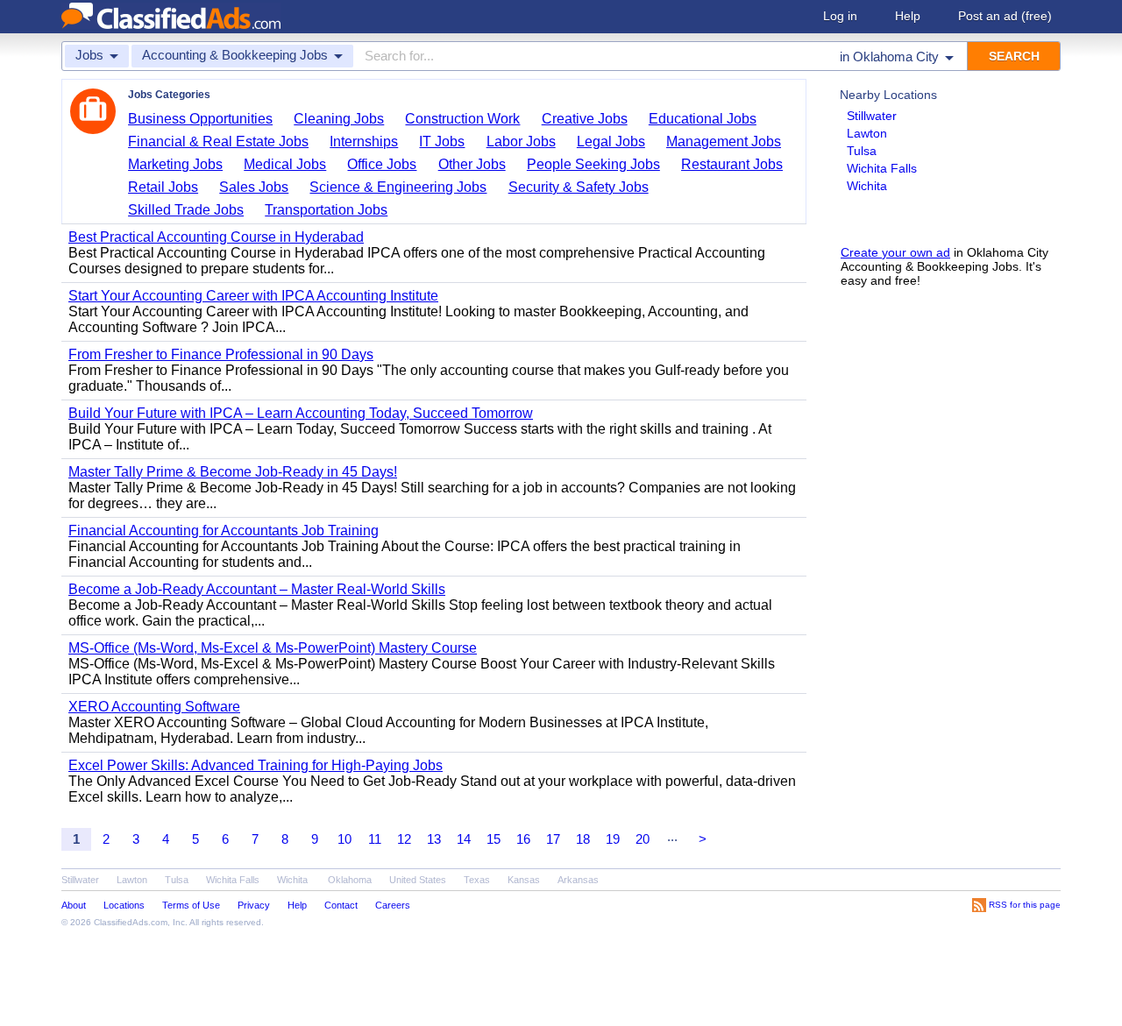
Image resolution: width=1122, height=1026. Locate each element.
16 (523, 838)
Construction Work (462, 118)
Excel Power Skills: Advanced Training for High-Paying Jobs (255, 765)
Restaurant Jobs (732, 164)
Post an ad (1005, 16)
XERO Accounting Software (154, 706)
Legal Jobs (611, 141)
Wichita (867, 186)
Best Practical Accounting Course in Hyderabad (216, 237)
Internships (364, 141)
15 (493, 838)
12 (404, 838)
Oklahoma (350, 879)
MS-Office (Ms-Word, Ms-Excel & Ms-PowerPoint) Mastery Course (272, 647)
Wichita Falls (882, 168)
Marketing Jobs (175, 164)
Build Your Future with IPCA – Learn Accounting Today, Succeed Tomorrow (300, 413)
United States (417, 879)
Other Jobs (472, 164)
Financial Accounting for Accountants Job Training (223, 530)
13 (434, 838)
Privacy (254, 905)
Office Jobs (381, 164)
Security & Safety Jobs (578, 187)
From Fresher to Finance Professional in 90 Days (220, 354)
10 (344, 838)
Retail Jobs (163, 187)
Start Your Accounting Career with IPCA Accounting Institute (253, 295)
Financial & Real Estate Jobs (218, 141)
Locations (124, 905)
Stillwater (872, 116)
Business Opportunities (200, 118)
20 (643, 838)
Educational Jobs (702, 118)
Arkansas (578, 879)
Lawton (867, 133)
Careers (392, 905)
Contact (341, 905)
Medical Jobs (285, 164)
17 (553, 838)
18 (583, 838)
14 (464, 838)
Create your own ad (895, 252)
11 (374, 838)
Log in (840, 16)
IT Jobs (442, 141)
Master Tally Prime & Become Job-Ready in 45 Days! (232, 471)
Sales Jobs (253, 187)
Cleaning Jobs (339, 118)
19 (613, 838)
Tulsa (862, 151)
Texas (477, 879)
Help (907, 16)
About (73, 905)
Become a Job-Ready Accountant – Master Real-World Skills (256, 589)
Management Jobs (723, 141)
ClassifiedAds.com (130, 922)
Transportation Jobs (326, 209)
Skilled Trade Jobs (186, 209)
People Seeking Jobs (593, 164)
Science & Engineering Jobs (397, 187)
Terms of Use (191, 905)
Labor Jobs (521, 141)
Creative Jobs (585, 118)
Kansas (524, 879)
